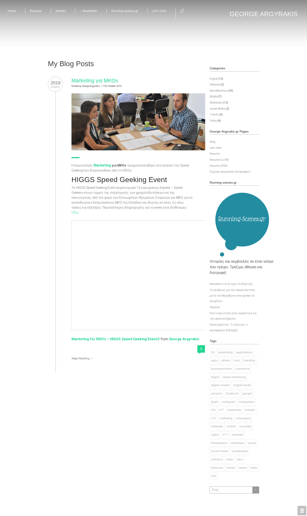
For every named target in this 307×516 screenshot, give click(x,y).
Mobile (214, 96)
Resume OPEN (218, 165)
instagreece (246, 401)
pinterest (237, 434)
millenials (217, 426)
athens (225, 360)
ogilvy (215, 434)
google (247, 393)
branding (249, 360)
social (252, 443)
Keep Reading (81, 358)
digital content (220, 385)
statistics (217, 459)
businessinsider (221, 368)
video (254, 467)
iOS (213, 410)
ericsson (216, 393)
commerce (242, 368)
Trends (214, 114)
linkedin (250, 410)
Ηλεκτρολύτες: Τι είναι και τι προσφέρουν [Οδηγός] (229, 327)
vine (213, 476)
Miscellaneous (218, 90)
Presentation (219, 443)
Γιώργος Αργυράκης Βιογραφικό (230, 171)
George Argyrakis (91, 86)
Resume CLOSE (219, 159)
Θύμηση (215, 307)
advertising (225, 352)
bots (237, 360)
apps (214, 360)
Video (213, 120)
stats (230, 459)
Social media (219, 451)
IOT (221, 410)
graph (215, 401)
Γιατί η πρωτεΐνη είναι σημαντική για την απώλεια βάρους (233, 316)
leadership (234, 410)
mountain (245, 426)
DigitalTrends (242, 385)
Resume (215, 153)
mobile (231, 426)
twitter (243, 467)
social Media (217, 108)
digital (215, 377)
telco (240, 459)
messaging (243, 418)
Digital (214, 78)
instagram (228, 401)
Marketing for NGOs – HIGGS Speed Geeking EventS (115, 339)
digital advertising (234, 377)
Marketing (102, 165)
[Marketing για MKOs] (138, 96)
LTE (213, 418)
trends (231, 467)
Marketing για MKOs (94, 80)
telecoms (217, 467)
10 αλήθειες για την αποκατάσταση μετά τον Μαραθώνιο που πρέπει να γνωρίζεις (232, 295)
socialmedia (240, 451)
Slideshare (216, 102)
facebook (232, 393)
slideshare (237, 443)
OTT (225, 434)
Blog (212, 141)
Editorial (215, 84)
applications (244, 352)
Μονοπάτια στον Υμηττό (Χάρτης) (231, 284)
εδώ (75, 212)
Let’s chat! (216, 147)
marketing (225, 418)
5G (213, 352)
